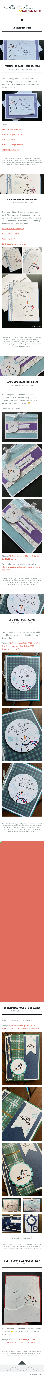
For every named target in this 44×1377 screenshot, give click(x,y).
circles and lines (13, 1246)
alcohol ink (21, 1244)
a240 (18, 579)
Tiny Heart (16, 345)
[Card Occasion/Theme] (30, 1369)
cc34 (40, 579)
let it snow (6, 1353)
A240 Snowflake (15, 556)
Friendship (22, 69)
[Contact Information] (35, 1369)
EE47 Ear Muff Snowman (12, 129)
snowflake (18, 343)
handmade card (37, 160)
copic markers (7, 580)
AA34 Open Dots (29, 556)
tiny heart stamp (25, 345)
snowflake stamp (27, 343)
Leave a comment (32, 164)
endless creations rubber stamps (22, 160)
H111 (40, 1351)
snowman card (11, 164)
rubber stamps (37, 162)
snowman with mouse (14, 1250)
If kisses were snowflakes (22, 199)
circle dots (34, 1244)
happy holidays (31, 1246)
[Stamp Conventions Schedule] (14, 1369)
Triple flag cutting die (10, 149)
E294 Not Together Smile (12, 134)
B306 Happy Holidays (17, 1025)
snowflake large (13, 1353)
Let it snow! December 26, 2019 (22, 1260)
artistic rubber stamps (25, 158)
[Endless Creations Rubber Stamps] (22, 8)
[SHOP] (9, 1369)
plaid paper (21, 1248)
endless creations (7, 160)
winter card (33, 345)
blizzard (35, 337)
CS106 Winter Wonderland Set (28, 1028)
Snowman (29, 69)
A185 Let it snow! (20, 1339)
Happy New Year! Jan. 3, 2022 (22, 382)
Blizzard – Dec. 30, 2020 (22, 619)
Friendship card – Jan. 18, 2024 (22, 66)
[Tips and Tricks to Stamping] (25, 1369)
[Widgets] (22, 1362)
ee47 (20, 1351)
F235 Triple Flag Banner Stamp (14, 144)
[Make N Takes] (19, 1369)
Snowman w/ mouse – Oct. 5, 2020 (22, 1007)
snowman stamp (21, 164)
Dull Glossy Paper (13, 69)
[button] (11, 1205)
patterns (14, 1248)
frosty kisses (22, 1246)
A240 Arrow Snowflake (11, 233)
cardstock (28, 1244)
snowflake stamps (22, 829)
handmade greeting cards (24, 162)
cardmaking (36, 158)
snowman (37, 829)
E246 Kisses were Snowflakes (14, 244)
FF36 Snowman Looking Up (13, 228)
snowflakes (30, 829)
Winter (34, 69)
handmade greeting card (9, 162)
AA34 (22, 579)
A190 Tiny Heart (8, 239)
